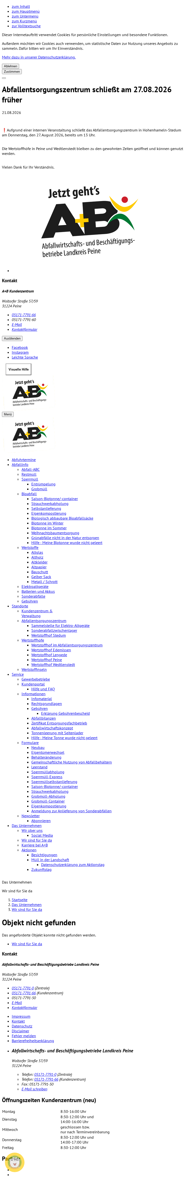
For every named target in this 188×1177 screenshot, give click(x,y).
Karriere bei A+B (35, 845)
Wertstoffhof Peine (46, 659)
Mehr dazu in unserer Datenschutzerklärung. (39, 57)
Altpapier (39, 566)
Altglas (37, 552)
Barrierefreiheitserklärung (33, 1040)
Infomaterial (41, 698)
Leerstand (39, 767)
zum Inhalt (21, 6)
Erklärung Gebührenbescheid (65, 713)
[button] (14, 1162)
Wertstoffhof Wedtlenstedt (53, 664)
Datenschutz (22, 1026)
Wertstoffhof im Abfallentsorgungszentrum (67, 645)
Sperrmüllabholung (47, 771)
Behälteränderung (46, 757)
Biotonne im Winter (47, 523)
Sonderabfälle (33, 596)
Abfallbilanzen (43, 718)
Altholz (37, 557)
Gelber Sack (41, 576)
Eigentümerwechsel (47, 752)
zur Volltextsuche (26, 25)
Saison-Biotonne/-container (54, 498)
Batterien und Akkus (38, 591)
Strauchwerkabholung (50, 503)
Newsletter (31, 815)
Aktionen (29, 849)
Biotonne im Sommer (49, 527)
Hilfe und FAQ (43, 688)
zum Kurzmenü (24, 21)
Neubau (38, 747)
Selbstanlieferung (46, 508)
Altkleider (39, 562)
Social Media (42, 835)
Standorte (20, 606)
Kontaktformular (24, 329)
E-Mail (17, 324)
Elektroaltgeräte (35, 586)
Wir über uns (32, 830)
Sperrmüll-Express (46, 776)
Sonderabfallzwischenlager (54, 630)
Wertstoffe (30, 547)
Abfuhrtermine (24, 459)
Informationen (34, 693)
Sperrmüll (30, 479)
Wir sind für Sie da (37, 840)
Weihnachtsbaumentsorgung (55, 532)
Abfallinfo (20, 464)
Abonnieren (41, 820)
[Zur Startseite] (94, 393)
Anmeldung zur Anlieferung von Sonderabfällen (71, 810)
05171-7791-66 (24, 314)
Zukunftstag (41, 869)
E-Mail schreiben (34, 1088)
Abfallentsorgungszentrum (44, 620)
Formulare (30, 742)
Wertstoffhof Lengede (49, 654)
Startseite (19, 899)
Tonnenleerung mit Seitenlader (57, 732)
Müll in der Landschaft (50, 859)
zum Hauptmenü (26, 11)
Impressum (21, 1016)
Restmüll (29, 474)
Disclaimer (20, 1030)
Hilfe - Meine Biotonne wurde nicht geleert (66, 542)
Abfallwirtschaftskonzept (52, 727)
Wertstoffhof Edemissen (51, 649)
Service (18, 674)
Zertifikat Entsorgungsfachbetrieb (59, 723)
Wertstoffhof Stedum (48, 635)
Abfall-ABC (31, 469)
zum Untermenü (25, 16)
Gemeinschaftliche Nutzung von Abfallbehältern (71, 762)
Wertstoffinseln (34, 669)
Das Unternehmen (27, 825)
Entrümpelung (43, 484)
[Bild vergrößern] (99, 223)
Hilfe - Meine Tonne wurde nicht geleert (64, 737)
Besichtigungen (44, 854)
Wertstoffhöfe (33, 640)
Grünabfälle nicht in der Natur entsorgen (65, 537)
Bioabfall (29, 493)
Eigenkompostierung (48, 513)
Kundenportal (33, 684)
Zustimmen (12, 71)
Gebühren (30, 601)
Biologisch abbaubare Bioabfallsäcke (62, 518)
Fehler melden (24, 1035)
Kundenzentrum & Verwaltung (37, 613)
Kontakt (18, 1021)
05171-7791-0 (23, 988)
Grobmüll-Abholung (48, 796)
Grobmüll (39, 488)
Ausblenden (12, 338)
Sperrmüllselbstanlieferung (54, 781)
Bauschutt (39, 571)
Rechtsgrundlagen (46, 703)
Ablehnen (10, 66)
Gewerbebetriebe (36, 679)
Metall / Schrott (44, 581)
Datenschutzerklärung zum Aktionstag (73, 864)
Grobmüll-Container (48, 801)
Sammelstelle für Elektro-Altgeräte (60, 625)
